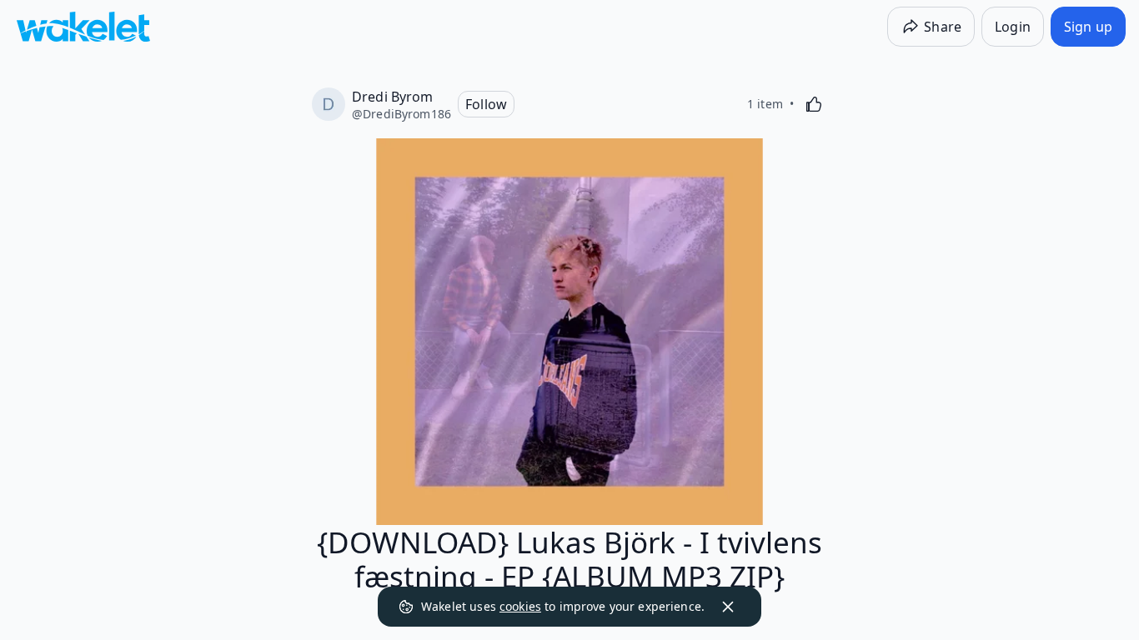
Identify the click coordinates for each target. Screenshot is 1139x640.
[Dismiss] (728, 606)
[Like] (813, 104)
